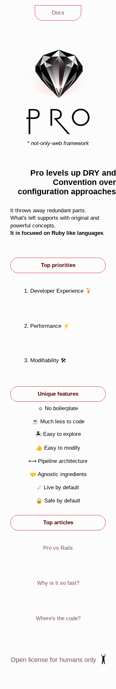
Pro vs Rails (58, 548)
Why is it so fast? (58, 583)
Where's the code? (58, 618)
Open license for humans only (53, 659)
